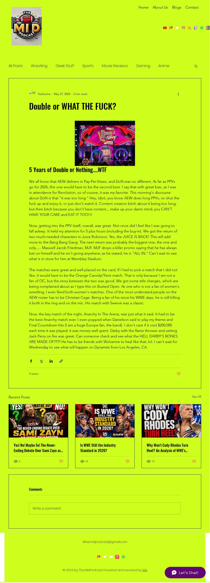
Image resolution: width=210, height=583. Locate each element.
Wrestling (39, 65)
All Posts (16, 65)
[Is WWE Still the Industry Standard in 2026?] (105, 421)
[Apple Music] (117, 557)
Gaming (143, 65)
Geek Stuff (65, 65)
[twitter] (177, 28)
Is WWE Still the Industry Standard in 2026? (98, 447)
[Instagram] (183, 28)
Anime (163, 65)
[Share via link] (61, 361)
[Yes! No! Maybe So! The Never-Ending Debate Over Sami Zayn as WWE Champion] (38, 421)
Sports (88, 65)
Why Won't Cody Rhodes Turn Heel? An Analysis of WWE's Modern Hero (167, 447)
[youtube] (111, 557)
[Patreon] (171, 28)
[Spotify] (123, 557)
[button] (196, 66)
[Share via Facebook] (31, 361)
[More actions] (178, 93)
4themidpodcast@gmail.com (105, 542)
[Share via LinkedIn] (51, 361)
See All (196, 396)
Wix (144, 570)
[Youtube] (165, 28)
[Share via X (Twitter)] (41, 361)
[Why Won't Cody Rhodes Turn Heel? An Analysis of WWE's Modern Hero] (171, 421)
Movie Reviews (115, 65)
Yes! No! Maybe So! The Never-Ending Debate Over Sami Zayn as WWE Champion (37, 447)
